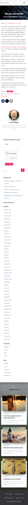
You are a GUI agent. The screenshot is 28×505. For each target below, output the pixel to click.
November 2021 (7, 237)
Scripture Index (19, 494)
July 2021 (6, 249)
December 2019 (7, 306)
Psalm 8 (6, 23)
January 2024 (7, 225)
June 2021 (6, 252)
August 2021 (7, 246)
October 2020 (7, 276)
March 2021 (7, 261)
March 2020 (7, 297)
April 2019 (6, 330)
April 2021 (6, 258)
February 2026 (7, 210)
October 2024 (7, 219)
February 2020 (7, 300)
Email (7, 144)
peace (12, 93)
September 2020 (7, 279)
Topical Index (8, 494)
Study (5, 356)
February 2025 (7, 212)
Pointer (5, 350)
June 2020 (6, 288)
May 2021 (6, 255)
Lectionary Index (8, 498)
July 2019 (6, 321)
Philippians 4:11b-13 (16, 23)
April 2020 (6, 294)
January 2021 (7, 267)
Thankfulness (4, 96)
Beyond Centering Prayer (9, 186)
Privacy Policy (20, 498)
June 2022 (6, 231)
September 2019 (7, 315)
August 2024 (7, 222)
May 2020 (6, 291)
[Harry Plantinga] (14, 115)
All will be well (18, 75)
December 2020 (7, 270)
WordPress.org (7, 375)
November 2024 (7, 216)
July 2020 (6, 285)
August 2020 (7, 282)
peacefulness (17, 93)
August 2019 (7, 318)
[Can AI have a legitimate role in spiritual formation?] (14, 403)
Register (6, 363)
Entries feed (7, 369)
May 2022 (6, 234)
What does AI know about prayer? (11, 189)
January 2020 (7, 303)
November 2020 (7, 273)
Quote (5, 353)
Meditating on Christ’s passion (11, 192)
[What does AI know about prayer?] (14, 434)
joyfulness (8, 93)
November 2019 (7, 309)
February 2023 (7, 228)
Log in (5, 366)
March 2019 (7, 333)
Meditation (10, 91)
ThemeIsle (19, 501)
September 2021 (7, 243)
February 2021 (7, 264)
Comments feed (7, 372)
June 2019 (6, 324)
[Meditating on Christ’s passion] (14, 466)
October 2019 (7, 312)
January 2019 (7, 339)
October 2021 (7, 240)
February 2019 (7, 336)
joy (5, 93)
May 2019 (6, 327)
